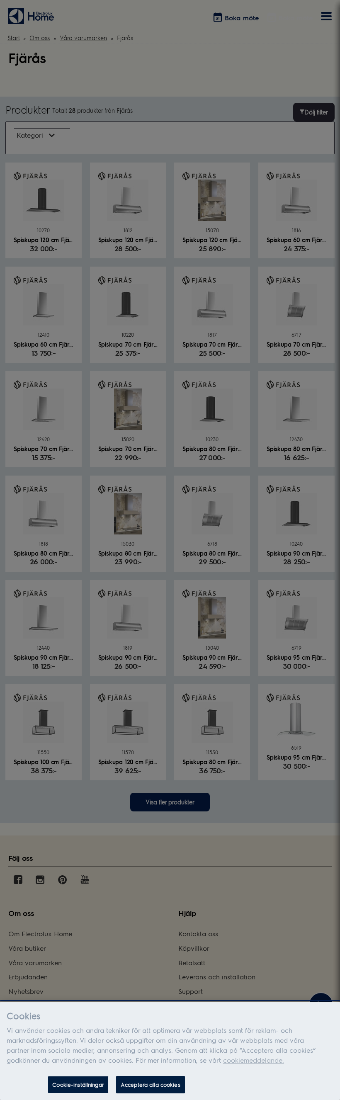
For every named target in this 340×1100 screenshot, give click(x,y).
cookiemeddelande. (253, 1060)
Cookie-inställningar (78, 1084)
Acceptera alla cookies (150, 1084)
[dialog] (170, 1051)
